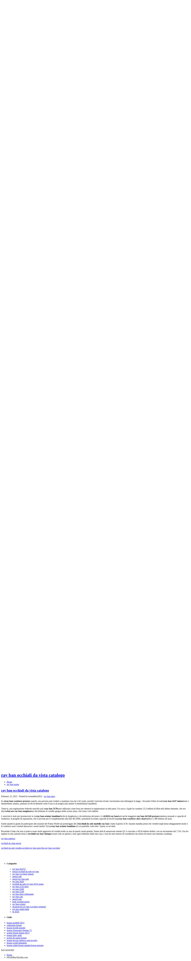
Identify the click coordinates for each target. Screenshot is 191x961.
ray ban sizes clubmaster (23, 894)
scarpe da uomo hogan (17, 938)
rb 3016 (15, 912)
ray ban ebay (49, 796)
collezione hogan (14, 925)
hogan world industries (17, 943)
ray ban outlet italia (20, 909)
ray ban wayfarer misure (23, 874)
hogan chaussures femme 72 (19, 930)
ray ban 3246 (18, 889)
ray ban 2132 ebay (20, 886)
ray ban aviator (18, 904)
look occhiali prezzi (21, 902)
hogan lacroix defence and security (22, 940)
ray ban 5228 (18, 891)
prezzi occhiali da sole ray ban (25, 871)
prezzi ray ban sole (20, 879)
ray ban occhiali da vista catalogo (33, 775)
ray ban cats (17, 896)
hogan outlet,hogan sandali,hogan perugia (25, 945)
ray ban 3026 (18, 881)
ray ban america (8, 838)
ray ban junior (13, 784)
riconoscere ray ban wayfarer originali (29, 907)
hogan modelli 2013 (15, 923)
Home (9, 782)
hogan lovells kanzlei (16, 928)
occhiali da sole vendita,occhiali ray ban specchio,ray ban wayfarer (30, 848)
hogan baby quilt (14, 935)
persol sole (17, 876)
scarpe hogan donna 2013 (18, 933)
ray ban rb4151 (19, 869)
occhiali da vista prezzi (11, 843)
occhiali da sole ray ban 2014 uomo (28, 884)
